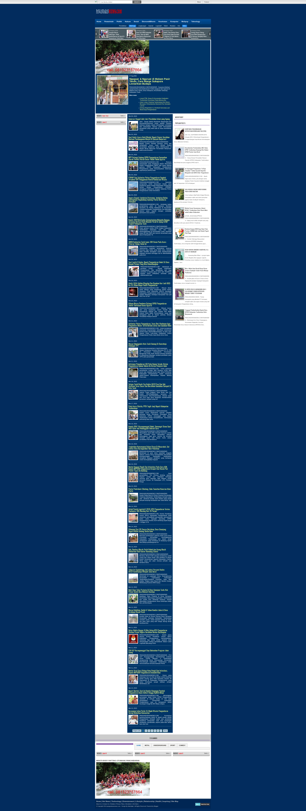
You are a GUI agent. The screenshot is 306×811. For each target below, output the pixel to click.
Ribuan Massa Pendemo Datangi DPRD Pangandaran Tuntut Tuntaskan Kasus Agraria (147, 304)
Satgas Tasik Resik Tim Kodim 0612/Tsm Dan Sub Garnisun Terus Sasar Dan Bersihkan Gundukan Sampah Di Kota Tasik (149, 386)
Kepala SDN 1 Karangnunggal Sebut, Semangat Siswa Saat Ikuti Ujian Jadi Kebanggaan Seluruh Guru (149, 427)
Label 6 (181, 753)
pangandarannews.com (113, 806)
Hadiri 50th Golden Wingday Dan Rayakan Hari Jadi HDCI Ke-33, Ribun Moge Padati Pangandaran (149, 284)
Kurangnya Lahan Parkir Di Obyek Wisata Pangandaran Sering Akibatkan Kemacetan (148, 712)
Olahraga (132, 26)
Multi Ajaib (131, 806)
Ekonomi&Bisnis (148, 21)
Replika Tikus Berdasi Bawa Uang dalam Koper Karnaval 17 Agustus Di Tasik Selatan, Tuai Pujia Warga (116, 35)
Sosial (136, 21)
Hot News (106, 801)
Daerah (150, 26)
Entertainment (128, 801)
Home (99, 21)
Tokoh (166, 26)
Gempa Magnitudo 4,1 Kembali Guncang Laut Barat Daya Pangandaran (155, 108)
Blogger (156, 806)
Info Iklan (135, 804)
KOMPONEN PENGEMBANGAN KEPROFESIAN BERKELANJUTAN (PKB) (195, 130)
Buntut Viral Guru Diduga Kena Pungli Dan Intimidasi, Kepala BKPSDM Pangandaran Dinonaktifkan (147, 671)
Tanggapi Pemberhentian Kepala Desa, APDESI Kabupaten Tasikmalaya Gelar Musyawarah (196, 312)
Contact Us (106, 804)
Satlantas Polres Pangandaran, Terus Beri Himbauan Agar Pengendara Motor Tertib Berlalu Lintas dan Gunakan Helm (149, 324)
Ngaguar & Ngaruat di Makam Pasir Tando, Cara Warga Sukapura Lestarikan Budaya (149, 81)
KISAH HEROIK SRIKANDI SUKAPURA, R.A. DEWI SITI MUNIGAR (197, 251)
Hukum (128, 21)
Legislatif (158, 26)
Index (184, 26)
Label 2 (104, 122)
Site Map (174, 801)
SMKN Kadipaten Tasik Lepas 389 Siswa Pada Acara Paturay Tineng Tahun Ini (147, 243)
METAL (147, 745)
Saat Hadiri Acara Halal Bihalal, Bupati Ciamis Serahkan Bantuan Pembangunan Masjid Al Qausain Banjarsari (148, 138)
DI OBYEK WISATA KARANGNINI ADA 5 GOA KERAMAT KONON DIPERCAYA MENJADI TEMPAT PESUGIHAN (195, 291)
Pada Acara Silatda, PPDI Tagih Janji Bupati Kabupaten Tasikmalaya (148, 407)
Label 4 (104, 753)
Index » (123, 116)
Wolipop (184, 21)
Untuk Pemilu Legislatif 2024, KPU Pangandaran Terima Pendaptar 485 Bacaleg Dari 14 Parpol (149, 510)
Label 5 (142, 753)
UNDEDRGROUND (159, 745)
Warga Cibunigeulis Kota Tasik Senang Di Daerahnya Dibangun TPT (147, 344)
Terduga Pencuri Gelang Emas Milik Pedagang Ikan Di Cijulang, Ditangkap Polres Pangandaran (144, 35)
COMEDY (182, 745)
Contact (206, 2)
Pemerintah (109, 21)
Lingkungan (142, 26)
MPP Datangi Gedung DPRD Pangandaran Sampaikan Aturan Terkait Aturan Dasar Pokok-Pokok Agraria (147, 158)
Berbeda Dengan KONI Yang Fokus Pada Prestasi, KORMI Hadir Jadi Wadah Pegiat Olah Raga (197, 231)
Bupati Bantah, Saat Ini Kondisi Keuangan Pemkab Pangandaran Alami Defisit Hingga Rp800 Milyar (146, 691)
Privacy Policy (120, 804)
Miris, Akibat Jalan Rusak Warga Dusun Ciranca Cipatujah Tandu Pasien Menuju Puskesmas (196, 270)
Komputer (174, 21)
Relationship (149, 801)
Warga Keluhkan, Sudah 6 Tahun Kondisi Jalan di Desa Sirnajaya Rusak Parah (148, 611)
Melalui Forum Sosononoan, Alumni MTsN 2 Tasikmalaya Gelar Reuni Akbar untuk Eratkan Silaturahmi (196, 210)
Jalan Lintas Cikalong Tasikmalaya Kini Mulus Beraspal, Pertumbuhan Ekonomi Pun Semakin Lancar (155, 104)
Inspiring (166, 801)
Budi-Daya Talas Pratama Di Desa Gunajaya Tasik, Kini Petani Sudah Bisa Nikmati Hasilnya (148, 590)
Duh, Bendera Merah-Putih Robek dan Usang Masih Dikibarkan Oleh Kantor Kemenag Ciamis (147, 550)
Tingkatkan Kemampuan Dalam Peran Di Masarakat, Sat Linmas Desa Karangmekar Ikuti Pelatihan (148, 447)
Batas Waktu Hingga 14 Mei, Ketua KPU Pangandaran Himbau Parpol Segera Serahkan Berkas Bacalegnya (147, 631)
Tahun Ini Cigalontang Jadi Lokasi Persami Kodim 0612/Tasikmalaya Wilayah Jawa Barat (146, 570)
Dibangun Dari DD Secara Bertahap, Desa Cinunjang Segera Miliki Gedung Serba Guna (147, 530)
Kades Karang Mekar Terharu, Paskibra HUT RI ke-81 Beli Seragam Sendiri (198, 34)
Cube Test (105, 115)
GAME (139, 745)
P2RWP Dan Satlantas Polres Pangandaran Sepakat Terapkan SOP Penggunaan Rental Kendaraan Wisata (147, 178)
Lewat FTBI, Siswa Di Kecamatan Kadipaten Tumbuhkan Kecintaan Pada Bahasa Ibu (154, 99)
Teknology (195, 21)
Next (165, 731)
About (199, 2)
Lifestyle (139, 801)
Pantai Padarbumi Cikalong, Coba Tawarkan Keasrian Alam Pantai (149, 490)
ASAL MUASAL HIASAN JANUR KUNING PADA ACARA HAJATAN (195, 190)
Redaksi (172, 26)
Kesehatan (162, 21)
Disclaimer (129, 804)
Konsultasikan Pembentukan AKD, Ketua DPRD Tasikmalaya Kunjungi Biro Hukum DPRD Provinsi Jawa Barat (196, 150)
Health (158, 801)
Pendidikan (122, 26)
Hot (179, 26)
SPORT (172, 745)
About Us (99, 804)
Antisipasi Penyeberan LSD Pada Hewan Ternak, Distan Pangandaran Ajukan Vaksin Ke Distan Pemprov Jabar (148, 365)
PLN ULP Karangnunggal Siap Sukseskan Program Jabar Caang (148, 651)
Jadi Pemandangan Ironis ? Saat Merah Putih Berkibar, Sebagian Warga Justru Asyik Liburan (171, 35)
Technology (116, 801)
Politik (119, 21)
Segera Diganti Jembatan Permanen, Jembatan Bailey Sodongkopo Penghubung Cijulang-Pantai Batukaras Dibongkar (147, 199)
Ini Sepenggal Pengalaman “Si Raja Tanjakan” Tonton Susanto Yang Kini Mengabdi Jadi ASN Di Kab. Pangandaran (197, 171)
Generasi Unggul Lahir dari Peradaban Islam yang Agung (149, 119)
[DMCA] (202, 805)
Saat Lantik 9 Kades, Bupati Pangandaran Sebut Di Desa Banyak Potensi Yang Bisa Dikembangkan (148, 263)
